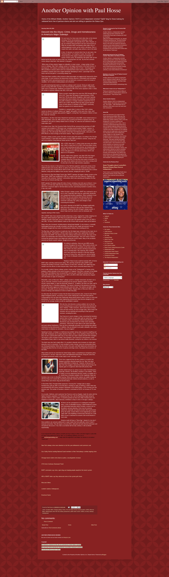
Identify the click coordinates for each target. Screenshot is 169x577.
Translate (116, 280)
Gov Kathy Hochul (72, 509)
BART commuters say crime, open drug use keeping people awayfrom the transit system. (66, 470)
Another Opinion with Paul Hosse (81, 10)
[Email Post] (69, 507)
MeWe (106, 218)
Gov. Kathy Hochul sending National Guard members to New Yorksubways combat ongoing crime (69, 451)
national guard (49, 511)
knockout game (81, 509)
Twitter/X (107, 216)
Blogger (104, 554)
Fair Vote (107, 235)
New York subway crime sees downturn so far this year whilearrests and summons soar (66, 445)
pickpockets (67, 511)
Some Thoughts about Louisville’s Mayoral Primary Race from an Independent (114, 167)
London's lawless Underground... (50, 489)
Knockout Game (46, 495)
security (87, 511)
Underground (45, 513)
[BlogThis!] (74, 507)
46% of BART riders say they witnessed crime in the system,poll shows (61, 476)
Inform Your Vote (109, 239)
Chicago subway (58, 509)
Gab (106, 220)
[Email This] (72, 507)
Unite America (108, 231)
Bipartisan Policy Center (111, 233)
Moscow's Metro (46, 482)
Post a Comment (48, 521)
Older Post (94, 525)
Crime (63, 509)
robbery (82, 511)
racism (78, 511)
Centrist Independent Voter (112, 253)
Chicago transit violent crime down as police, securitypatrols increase (61, 458)
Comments (108, 268)
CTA (67, 509)
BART (52, 509)
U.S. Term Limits (109, 243)
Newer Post (45, 525)
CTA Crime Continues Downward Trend (52, 464)
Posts (107, 265)
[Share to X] (76, 507)
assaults (48, 509)
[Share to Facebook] (78, 507)
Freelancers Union (109, 255)
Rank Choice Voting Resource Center (115, 247)
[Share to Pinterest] (79, 507)
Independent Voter (109, 249)
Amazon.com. (67, 537)
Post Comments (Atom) (55, 528)
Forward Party (108, 237)
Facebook (107, 222)
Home (69, 525)
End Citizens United (110, 245)
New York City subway (58, 511)
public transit (73, 511)
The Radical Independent (111, 257)
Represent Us (108, 241)
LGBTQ (87, 509)
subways (91, 511)
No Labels (107, 229)
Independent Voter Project (111, 251)
